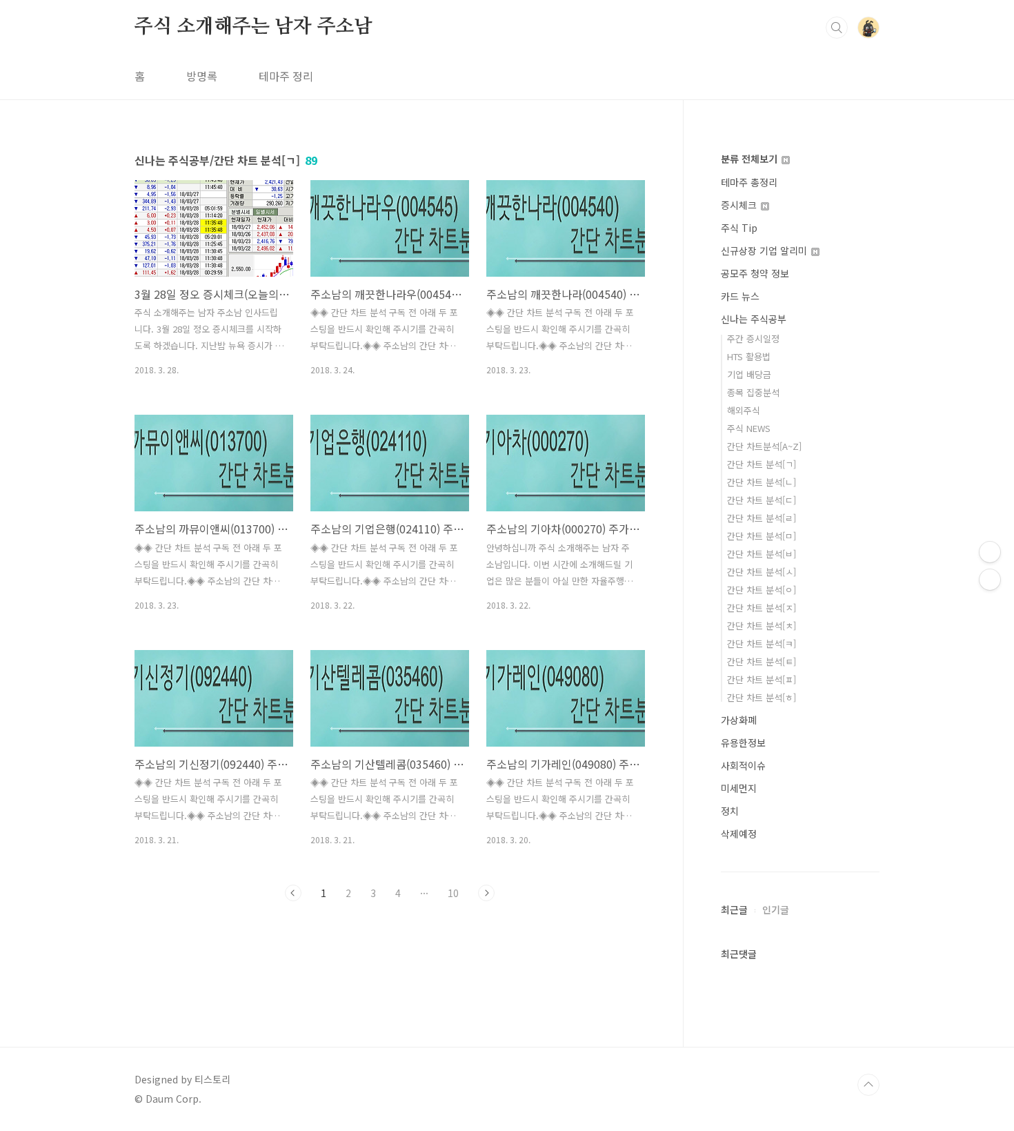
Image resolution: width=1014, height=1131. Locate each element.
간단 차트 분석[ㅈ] (761, 607)
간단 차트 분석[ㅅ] (761, 571)
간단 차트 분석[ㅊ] (761, 625)
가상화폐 (739, 720)
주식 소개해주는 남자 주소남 (253, 27)
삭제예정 (739, 833)
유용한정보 (743, 742)
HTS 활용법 (749, 356)
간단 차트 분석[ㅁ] (761, 535)
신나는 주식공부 (753, 319)
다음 (486, 893)
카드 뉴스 (740, 296)
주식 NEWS (749, 428)
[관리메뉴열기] (990, 552)
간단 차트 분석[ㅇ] (761, 589)
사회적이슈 (743, 765)
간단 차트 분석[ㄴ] (761, 482)
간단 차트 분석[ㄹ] (761, 517)
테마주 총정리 (749, 182)
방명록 (201, 76)
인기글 (775, 909)
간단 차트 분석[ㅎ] (761, 697)
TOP (868, 1085)
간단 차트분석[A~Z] (764, 446)
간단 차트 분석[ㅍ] (761, 679)
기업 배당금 (749, 374)
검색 (836, 27)
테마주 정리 (286, 76)
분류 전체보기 (750, 159)
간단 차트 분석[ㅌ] (761, 661)
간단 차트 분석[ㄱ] (761, 464)
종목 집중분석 (753, 392)
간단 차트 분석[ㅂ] (761, 553)
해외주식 (743, 410)
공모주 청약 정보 (755, 273)
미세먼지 (739, 788)
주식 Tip (739, 228)
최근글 (734, 909)
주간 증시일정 (753, 338)
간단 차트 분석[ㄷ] (761, 500)
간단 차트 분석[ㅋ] (761, 643)
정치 (730, 811)
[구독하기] (990, 579)
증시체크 (740, 205)
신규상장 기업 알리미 (765, 250)
